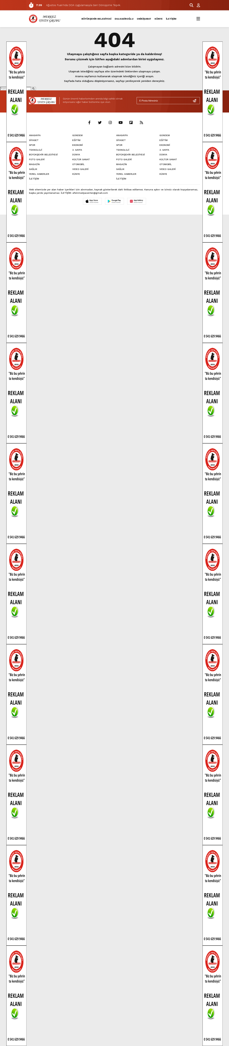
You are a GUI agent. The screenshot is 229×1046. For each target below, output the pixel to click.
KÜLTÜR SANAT (81, 159)
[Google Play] (114, 201)
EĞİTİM (76, 140)
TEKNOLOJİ (35, 149)
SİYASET (34, 140)
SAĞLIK (33, 169)
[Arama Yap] (190, 5)
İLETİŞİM (171, 18)
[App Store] (92, 201)
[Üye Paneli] (196, 5)
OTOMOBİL (78, 164)
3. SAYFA (77, 149)
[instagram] (110, 122)
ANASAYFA (35, 135)
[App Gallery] (136, 201)
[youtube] (120, 122)
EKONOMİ (77, 145)
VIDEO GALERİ (80, 169)
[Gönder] (196, 100)
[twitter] (99, 122)
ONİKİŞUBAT (144, 18)
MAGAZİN (34, 164)
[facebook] (89, 122)
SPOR (32, 145)
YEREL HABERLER (39, 174)
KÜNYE (159, 18)
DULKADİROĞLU (124, 18)
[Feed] (141, 122)
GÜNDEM (77, 135)
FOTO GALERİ (37, 159)
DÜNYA (76, 154)
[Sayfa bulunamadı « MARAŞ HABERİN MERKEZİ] (45, 18)
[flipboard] (130, 122)
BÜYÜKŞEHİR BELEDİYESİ (96, 18)
